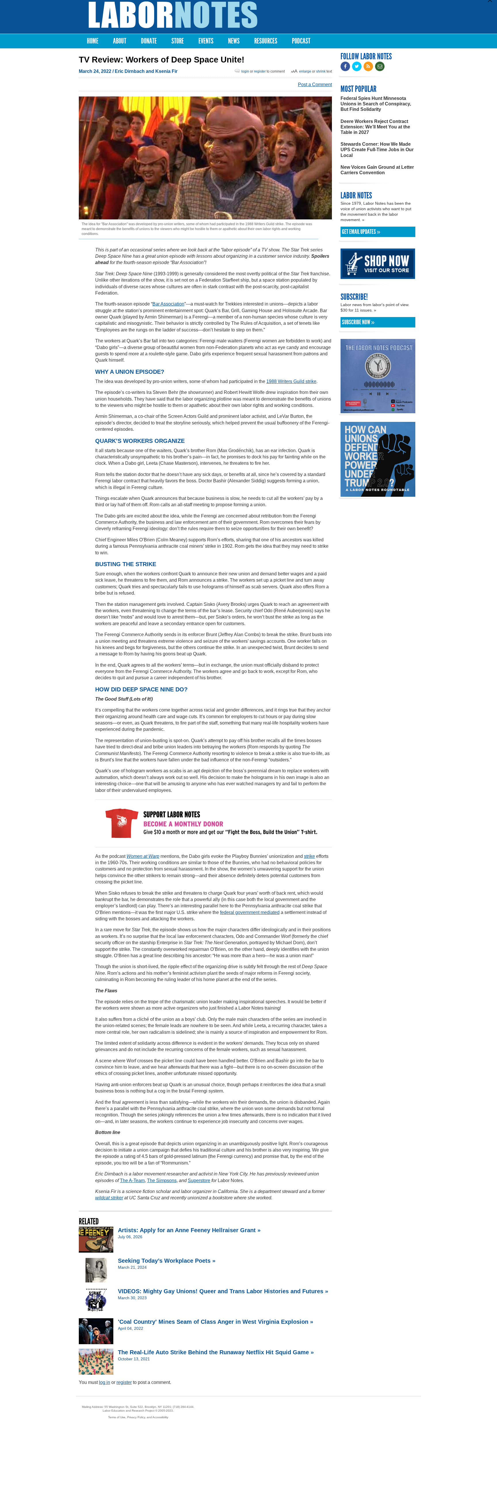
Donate (149, 41)
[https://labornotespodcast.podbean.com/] (378, 410)
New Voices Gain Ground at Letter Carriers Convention (377, 170)
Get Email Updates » (361, 232)
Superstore (199, 1180)
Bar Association (168, 303)
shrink (321, 71)
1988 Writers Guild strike (291, 381)
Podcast (301, 41)
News (234, 41)
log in (104, 1382)
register (260, 71)
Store (177, 41)
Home (92, 41)
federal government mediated (250, 912)
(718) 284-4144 (183, 1406)
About (119, 41)
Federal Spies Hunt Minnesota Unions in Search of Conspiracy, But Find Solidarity (376, 104)
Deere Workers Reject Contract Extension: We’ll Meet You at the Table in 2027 (375, 127)
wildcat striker (109, 1197)
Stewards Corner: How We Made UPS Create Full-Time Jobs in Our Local (377, 150)
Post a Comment (315, 84)
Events (205, 41)
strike (309, 856)
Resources (265, 41)
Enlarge (305, 71)
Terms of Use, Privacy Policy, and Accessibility (138, 1417)
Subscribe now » (358, 322)
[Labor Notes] (173, 14)
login (245, 71)
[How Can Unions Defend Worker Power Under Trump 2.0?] (378, 494)
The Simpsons (162, 1180)
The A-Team (132, 1180)
